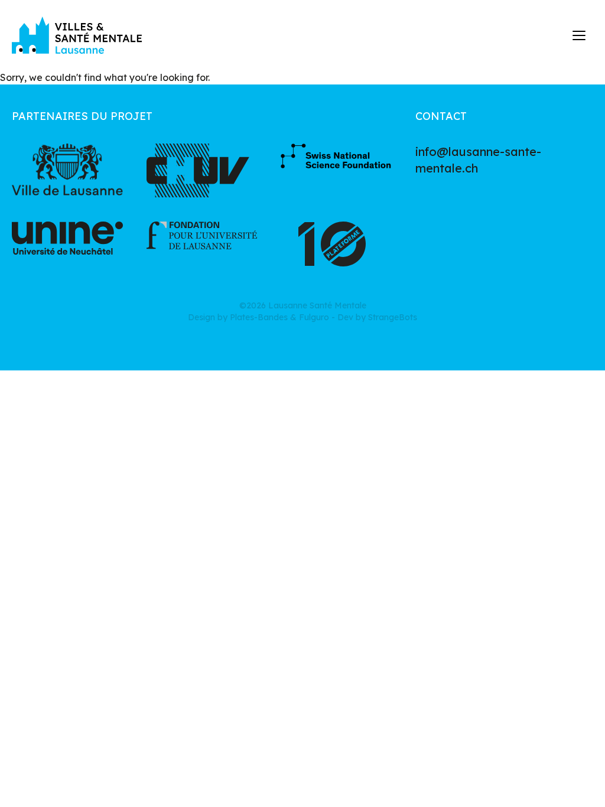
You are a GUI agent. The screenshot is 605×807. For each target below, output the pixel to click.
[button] (579, 35)
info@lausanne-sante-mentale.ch (478, 159)
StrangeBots (392, 317)
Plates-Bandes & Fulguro (279, 317)
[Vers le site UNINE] (67, 249)
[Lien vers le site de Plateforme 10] (336, 249)
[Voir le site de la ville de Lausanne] (67, 171)
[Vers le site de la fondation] (202, 249)
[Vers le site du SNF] (336, 171)
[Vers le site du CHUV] (202, 171)
